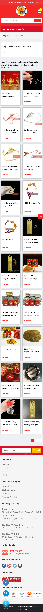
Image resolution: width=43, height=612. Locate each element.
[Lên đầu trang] (36, 597)
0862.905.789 (13, 521)
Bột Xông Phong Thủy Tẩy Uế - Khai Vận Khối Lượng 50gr (32, 279)
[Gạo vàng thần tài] (10, 336)
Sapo (27, 609)
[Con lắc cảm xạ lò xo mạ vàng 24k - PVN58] (10, 153)
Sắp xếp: (7, 53)
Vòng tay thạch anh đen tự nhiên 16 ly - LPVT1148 (31, 388)
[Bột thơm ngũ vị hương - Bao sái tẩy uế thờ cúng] (32, 336)
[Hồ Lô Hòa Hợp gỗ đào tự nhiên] (32, 190)
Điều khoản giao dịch (9, 490)
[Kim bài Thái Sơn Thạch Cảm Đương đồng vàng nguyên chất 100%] (32, 226)
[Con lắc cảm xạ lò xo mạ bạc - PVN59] (32, 117)
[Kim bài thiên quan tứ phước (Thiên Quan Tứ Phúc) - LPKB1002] (32, 409)
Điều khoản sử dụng (9, 486)
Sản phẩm (6, 468)
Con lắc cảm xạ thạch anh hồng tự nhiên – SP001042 (32, 96)
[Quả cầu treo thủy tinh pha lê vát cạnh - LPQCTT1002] (10, 409)
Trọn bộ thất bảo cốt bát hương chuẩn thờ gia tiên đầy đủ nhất (32, 315)
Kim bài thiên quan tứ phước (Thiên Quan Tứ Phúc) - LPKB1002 (32, 425)
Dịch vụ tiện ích (7, 493)
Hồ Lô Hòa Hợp (7, 239)
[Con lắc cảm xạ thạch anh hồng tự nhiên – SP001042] (32, 80)
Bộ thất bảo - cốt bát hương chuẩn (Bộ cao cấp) (10, 388)
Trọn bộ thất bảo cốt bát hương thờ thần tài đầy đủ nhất (10, 315)
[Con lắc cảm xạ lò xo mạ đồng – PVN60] (10, 117)
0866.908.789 (13, 530)
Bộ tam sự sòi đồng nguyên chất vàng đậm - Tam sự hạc (9, 96)
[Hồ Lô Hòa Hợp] (10, 226)
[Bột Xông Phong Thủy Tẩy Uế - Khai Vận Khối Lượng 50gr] (32, 263)
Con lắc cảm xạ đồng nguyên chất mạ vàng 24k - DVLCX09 (10, 206)
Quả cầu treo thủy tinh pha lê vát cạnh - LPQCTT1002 (10, 425)
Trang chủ (5, 464)
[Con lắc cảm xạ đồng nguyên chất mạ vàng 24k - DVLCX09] (10, 190)
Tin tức (4, 471)
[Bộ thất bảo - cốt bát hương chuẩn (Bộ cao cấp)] (10, 372)
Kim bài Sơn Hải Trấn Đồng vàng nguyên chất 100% (10, 279)
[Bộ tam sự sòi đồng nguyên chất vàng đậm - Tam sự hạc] (10, 80)
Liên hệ (4, 475)
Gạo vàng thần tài (9, 349)
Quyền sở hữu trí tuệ (9, 497)
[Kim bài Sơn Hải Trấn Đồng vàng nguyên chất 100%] (10, 263)
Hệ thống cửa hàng (35, 2)
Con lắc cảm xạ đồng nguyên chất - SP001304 (32, 169)
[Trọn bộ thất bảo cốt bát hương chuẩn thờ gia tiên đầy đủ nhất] (32, 299)
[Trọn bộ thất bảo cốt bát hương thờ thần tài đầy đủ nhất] (10, 299)
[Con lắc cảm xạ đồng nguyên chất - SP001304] (32, 153)
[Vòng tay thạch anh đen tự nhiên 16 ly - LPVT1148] (32, 372)
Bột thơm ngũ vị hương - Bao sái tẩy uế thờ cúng (31, 352)
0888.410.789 (13, 539)
